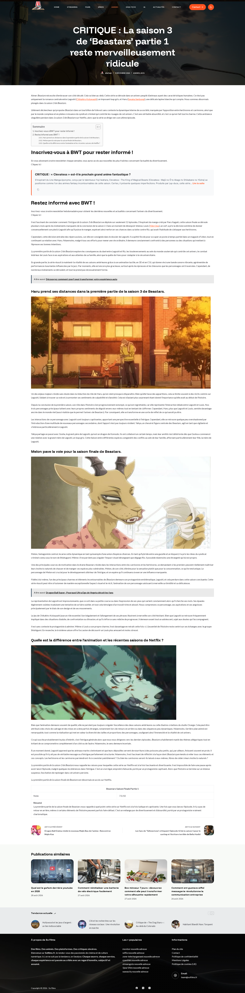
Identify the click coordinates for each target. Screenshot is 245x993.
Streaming (72, 7)
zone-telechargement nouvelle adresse (141, 956)
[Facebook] (137, 988)
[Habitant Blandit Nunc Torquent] (175, 924)
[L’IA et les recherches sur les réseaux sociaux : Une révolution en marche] (82, 924)
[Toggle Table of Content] (97, 126)
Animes (114, 7)
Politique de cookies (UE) (184, 964)
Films (87, 7)
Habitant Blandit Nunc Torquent (198, 924)
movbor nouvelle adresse (134, 949)
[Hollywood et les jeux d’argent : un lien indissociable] (35, 924)
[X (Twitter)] (143, 988)
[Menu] (211, 7)
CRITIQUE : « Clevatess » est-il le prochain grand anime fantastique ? (83, 174)
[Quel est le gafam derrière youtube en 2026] (52, 871)
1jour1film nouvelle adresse (135, 967)
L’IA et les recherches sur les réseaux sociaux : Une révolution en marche (104, 924)
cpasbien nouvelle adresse (135, 960)
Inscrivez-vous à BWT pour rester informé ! (55, 131)
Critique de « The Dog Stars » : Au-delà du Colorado (150, 924)
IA (144, 7)
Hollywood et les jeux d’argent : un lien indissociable (57, 924)
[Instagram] (149, 988)
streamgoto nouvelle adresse (136, 964)
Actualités (158, 7)
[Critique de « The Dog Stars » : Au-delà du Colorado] (129, 924)
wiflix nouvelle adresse (133, 952)
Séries (101, 7)
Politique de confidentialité (185, 956)
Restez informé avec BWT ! (47, 134)
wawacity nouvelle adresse (135, 971)
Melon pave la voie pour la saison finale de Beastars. (62, 140)
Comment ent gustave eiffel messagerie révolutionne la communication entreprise (187, 891)
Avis (142, 73)
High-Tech (131, 7)
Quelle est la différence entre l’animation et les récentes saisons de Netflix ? (71, 143)
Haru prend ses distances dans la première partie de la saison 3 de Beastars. (71, 138)
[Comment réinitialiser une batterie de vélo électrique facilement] (99, 871)
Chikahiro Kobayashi (86, 99)
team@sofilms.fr (189, 977)
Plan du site (177, 949)
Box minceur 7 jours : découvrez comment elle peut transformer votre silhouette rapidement (143, 891)
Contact (176, 7)
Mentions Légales (180, 960)
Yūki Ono (154, 225)
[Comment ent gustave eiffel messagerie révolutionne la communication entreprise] (192, 871)
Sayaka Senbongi (136, 99)
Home (56, 7)
